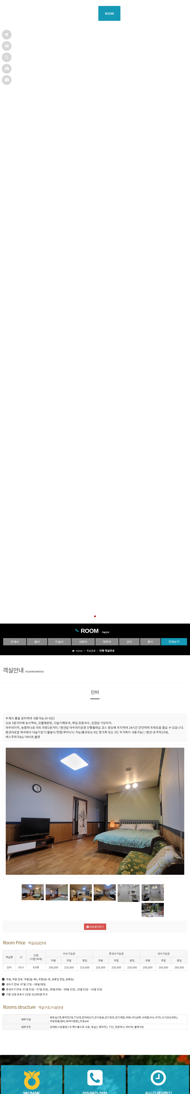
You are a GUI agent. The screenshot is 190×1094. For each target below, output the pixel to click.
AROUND (131, 13)
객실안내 (7, 57)
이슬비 (59, 641)
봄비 (37, 641)
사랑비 (83, 641)
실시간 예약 (47, 4)
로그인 (7, 4)
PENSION (65, 13)
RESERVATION (153, 13)
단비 (129, 641)
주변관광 (7, 69)
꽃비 (150, 641)
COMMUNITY (176, 13)
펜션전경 (7, 46)
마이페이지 (32, 4)
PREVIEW (87, 13)
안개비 (15, 641)
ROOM (109, 13)
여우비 (107, 641)
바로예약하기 (96, 927)
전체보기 (174, 641)
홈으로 (7, 34)
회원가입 (19, 4)
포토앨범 (7, 80)
